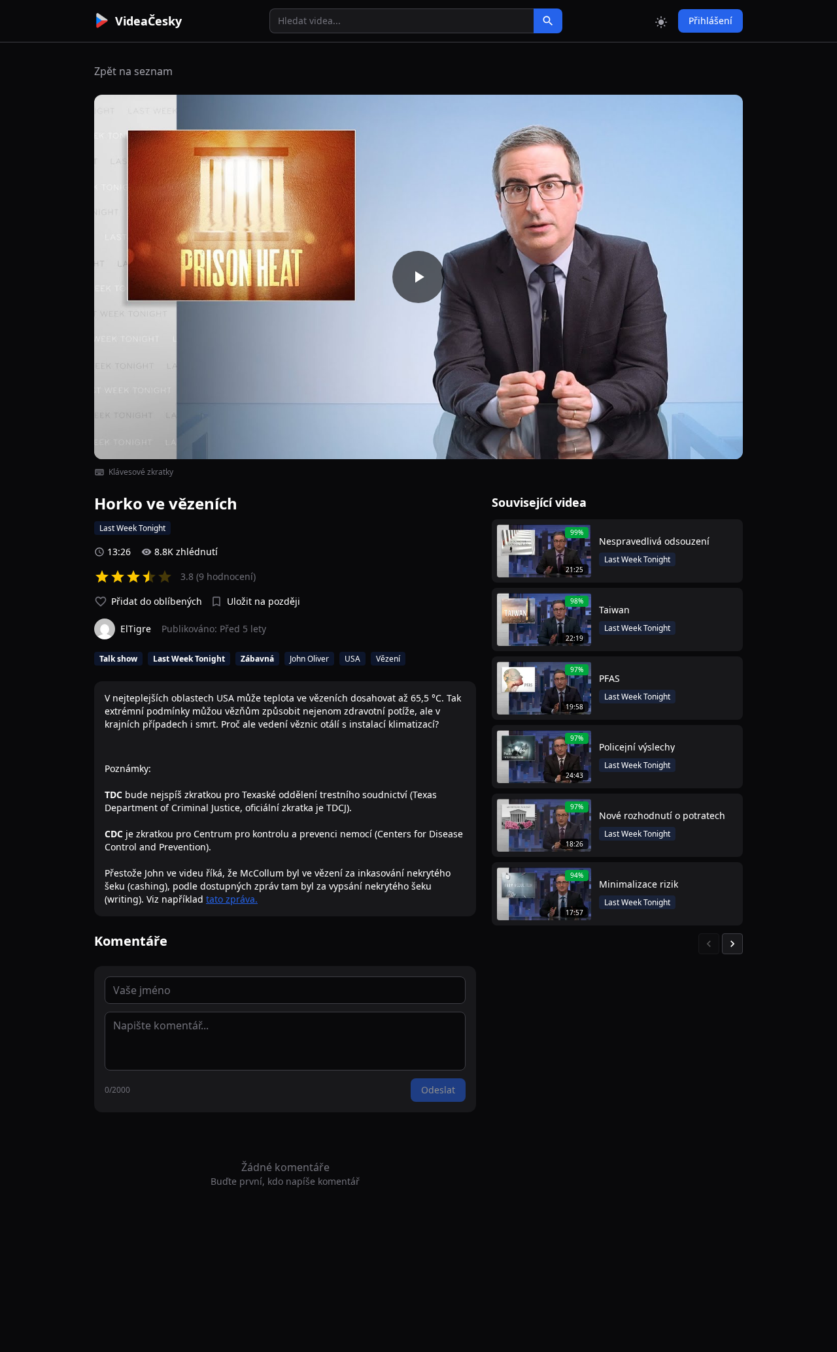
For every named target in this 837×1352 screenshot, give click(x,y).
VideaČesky (148, 21)
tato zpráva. (232, 899)
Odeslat (438, 1090)
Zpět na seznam (133, 71)
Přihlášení (710, 20)
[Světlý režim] (661, 21)
